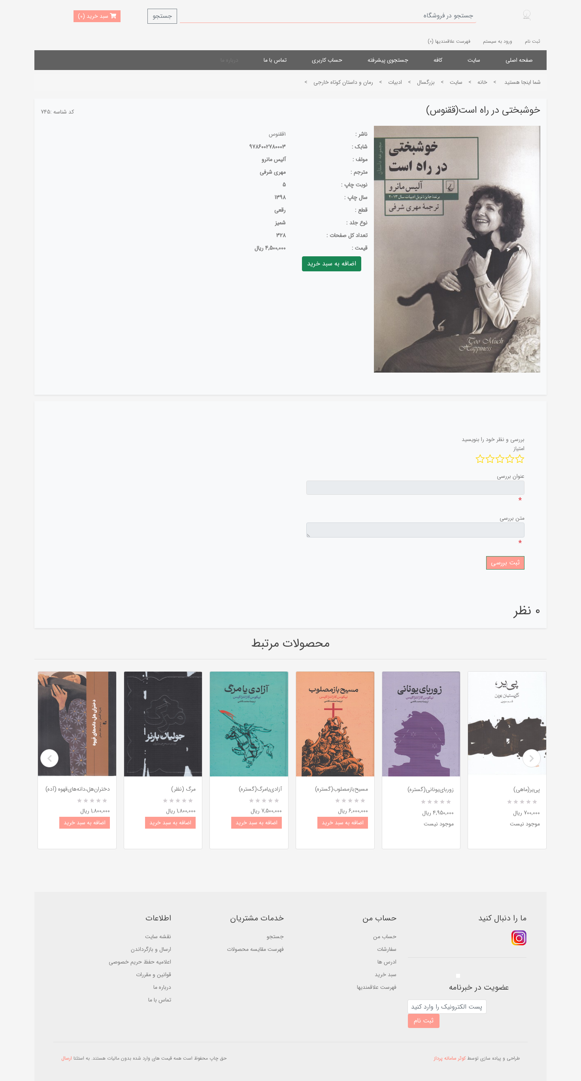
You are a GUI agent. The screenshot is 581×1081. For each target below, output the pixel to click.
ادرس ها (386, 962)
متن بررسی (512, 518)
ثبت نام (532, 41)
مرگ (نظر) (183, 789)
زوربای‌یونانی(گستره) (430, 789)
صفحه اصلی (519, 60)
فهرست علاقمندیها (376, 987)
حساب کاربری (327, 60)
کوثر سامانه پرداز (450, 1058)
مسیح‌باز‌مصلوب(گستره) (341, 789)
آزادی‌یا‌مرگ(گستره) (260, 789)
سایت (474, 60)
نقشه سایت (158, 936)
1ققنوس (277, 134)
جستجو (162, 16)
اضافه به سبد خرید (85, 822)
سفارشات (386, 949)
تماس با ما (275, 60)
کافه (438, 60)
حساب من (384, 936)
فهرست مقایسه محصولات (255, 949)
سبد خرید (385, 974)
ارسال (66, 1058)
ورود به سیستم (497, 41)
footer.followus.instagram (518, 937)
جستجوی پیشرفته (388, 60)
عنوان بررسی (510, 476)
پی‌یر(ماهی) (526, 789)
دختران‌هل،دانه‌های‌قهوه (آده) (77, 789)
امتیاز (518, 448)
